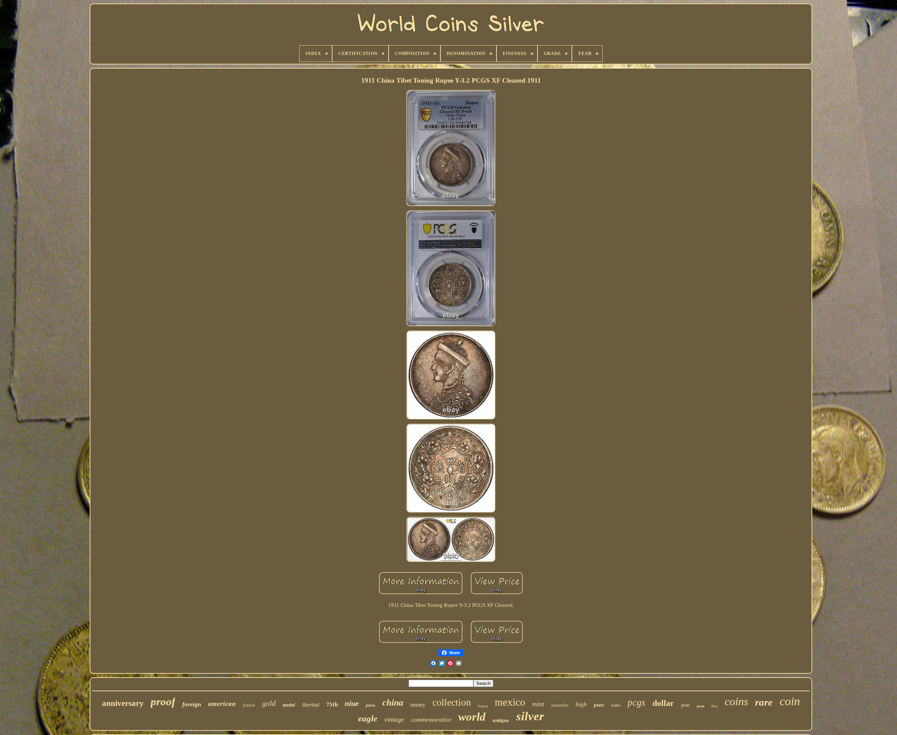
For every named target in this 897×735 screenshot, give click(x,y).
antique (501, 720)
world (472, 716)
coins (736, 701)
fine (714, 706)
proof (163, 701)
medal (289, 705)
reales (616, 705)
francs (483, 706)
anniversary (123, 703)
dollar (663, 703)
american (222, 703)
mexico (510, 702)
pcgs (636, 702)
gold (269, 703)
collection (451, 702)
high (581, 704)
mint (538, 704)
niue (352, 703)
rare (764, 702)
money (417, 705)
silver (530, 716)
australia (560, 705)
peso (685, 705)
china (392, 703)
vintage (394, 719)
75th (332, 704)
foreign (191, 704)
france (249, 705)
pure (599, 705)
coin (790, 701)
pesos (370, 705)
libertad (310, 705)
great (700, 706)
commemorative (431, 719)
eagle (367, 718)
